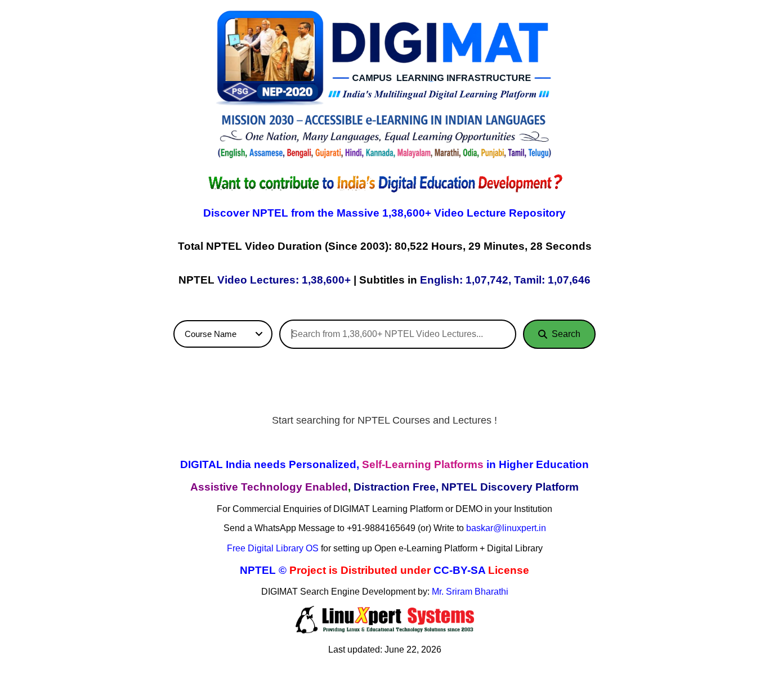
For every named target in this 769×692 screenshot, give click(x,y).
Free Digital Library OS (273, 548)
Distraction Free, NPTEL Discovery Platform (466, 487)
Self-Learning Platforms (423, 464)
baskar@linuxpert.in (506, 528)
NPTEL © (263, 570)
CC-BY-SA (459, 570)
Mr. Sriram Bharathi (470, 591)
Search (566, 334)
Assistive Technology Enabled (269, 487)
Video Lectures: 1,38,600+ (284, 280)
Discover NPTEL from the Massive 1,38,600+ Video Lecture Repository (384, 213)
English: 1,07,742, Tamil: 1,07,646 (505, 280)
